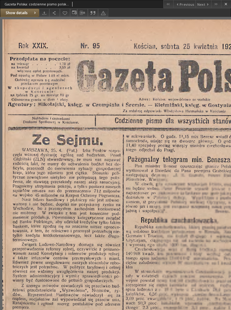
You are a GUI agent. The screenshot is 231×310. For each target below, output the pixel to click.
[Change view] (73, 13)
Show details (17, 12)
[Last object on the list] (216, 4)
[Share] (54, 13)
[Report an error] (103, 13)
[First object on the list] (168, 4)
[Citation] (93, 13)
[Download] (44, 13)
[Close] (226, 4)
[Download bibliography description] (82, 13)
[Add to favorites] (65, 13)
